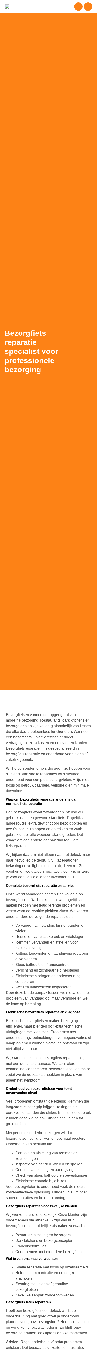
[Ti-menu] (78, 6)
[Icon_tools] (88, 6)
